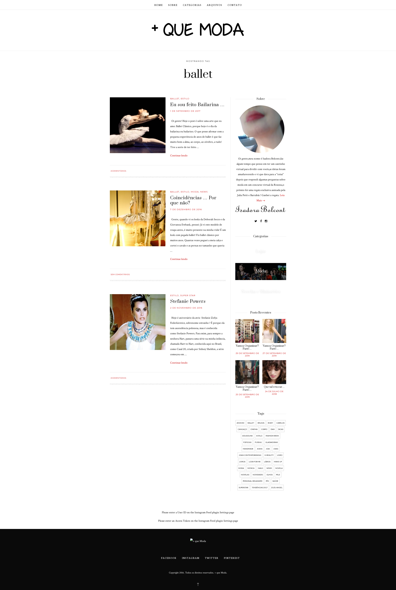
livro (279, 455)
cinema (254, 429)
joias (275, 449)
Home (158, 5)
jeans (259, 449)
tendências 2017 (260, 487)
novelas (245, 474)
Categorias (192, 5)
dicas (280, 429)
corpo (264, 429)
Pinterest (232, 557)
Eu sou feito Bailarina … (197, 105)
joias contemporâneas (250, 455)
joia (268, 449)
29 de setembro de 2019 (247, 354)
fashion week (272, 436)
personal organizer (252, 481)
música (251, 468)
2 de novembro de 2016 (186, 308)
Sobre (172, 5)
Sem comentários (120, 274)
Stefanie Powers (188, 301)
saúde (275, 481)
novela (279, 468)
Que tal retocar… (274, 387)
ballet (251, 423)
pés (267, 481)
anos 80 (240, 423)
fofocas (247, 442)
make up (278, 461)
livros (242, 461)
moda (241, 468)
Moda (195, 191)
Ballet (174, 98)
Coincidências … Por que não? (193, 200)
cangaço (242, 429)
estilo (259, 436)
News (204, 191)
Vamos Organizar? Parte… (247, 347)
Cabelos (280, 423)
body (270, 423)
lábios (267, 461)
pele (278, 474)
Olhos (270, 474)
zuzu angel (276, 487)
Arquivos (214, 5)
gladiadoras (271, 442)
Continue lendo (178, 155)
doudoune (247, 436)
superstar (243, 487)
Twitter (211, 557)
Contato (235, 5)
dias (273, 429)
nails (260, 468)
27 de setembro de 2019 (274, 354)
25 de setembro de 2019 (247, 395)
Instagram (190, 557)
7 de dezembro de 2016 (186, 209)
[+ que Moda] (198, 29)
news (269, 468)
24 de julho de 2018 (274, 392)
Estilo (185, 98)
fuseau (258, 442)
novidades (258, 474)
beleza (261, 423)
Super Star (187, 295)
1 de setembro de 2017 (185, 111)
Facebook (168, 557)
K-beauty (269, 455)
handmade (248, 449)
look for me (255, 461)
